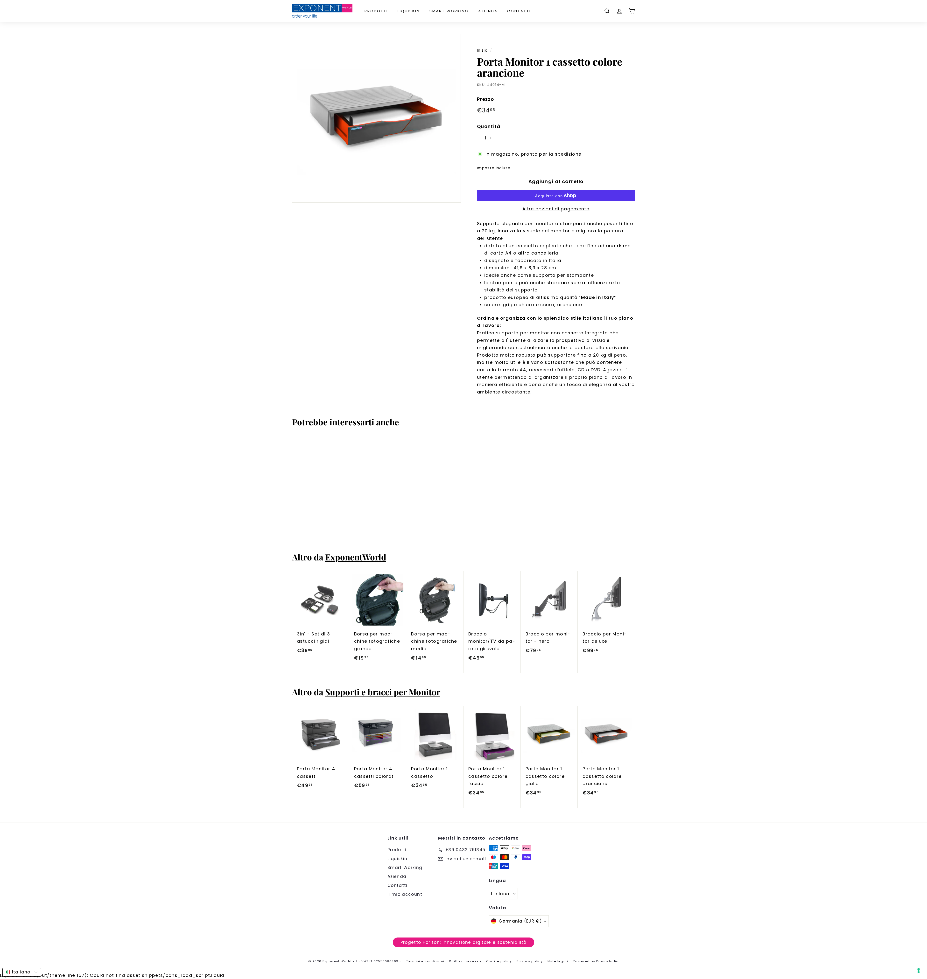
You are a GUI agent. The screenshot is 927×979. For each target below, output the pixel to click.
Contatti (519, 11)
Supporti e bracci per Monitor (382, 691)
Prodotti (376, 11)
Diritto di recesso (465, 961)
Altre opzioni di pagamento (556, 209)
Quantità (488, 126)
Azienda (488, 11)
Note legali (558, 961)
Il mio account (404, 894)
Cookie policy (499, 961)
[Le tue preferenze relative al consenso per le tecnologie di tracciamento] (918, 970)
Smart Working (449, 11)
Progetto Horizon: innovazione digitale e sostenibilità (463, 942)
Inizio (482, 50)
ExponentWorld (355, 557)
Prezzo (485, 99)
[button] (21, 972)
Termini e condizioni (425, 961)
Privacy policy (530, 961)
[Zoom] (376, 118)
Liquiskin (409, 11)
